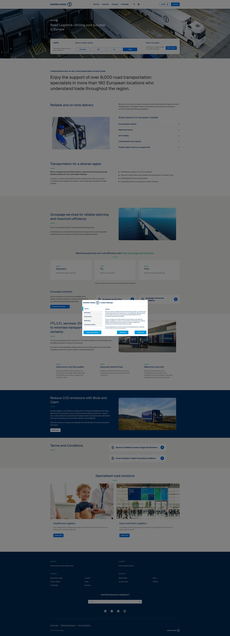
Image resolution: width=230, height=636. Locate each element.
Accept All (140, 332)
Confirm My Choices (92, 332)
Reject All (123, 332)
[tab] (92, 309)
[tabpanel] (125, 322)
